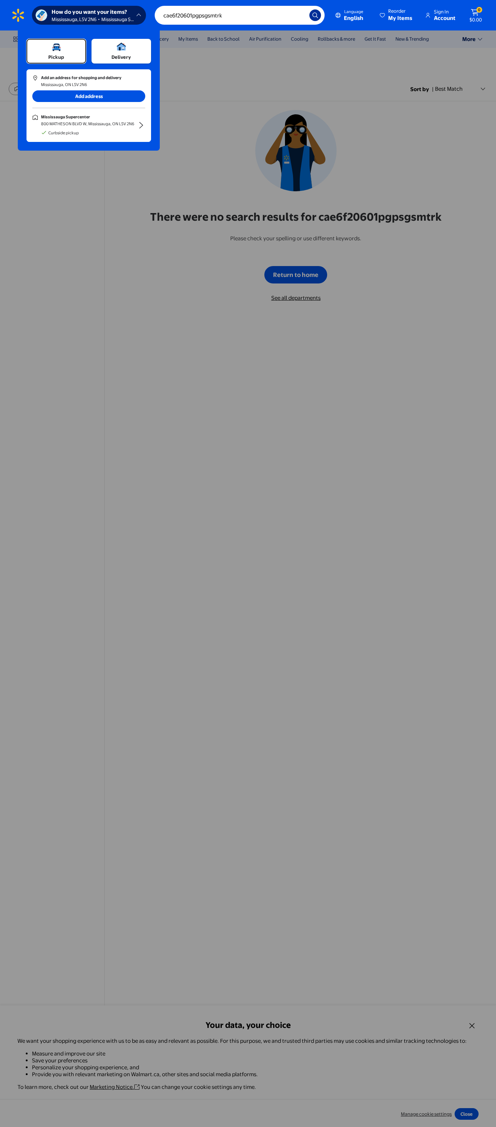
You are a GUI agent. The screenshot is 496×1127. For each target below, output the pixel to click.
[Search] (315, 15)
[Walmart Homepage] (18, 15)
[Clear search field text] (298, 15)
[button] (396, 15)
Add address (89, 96)
